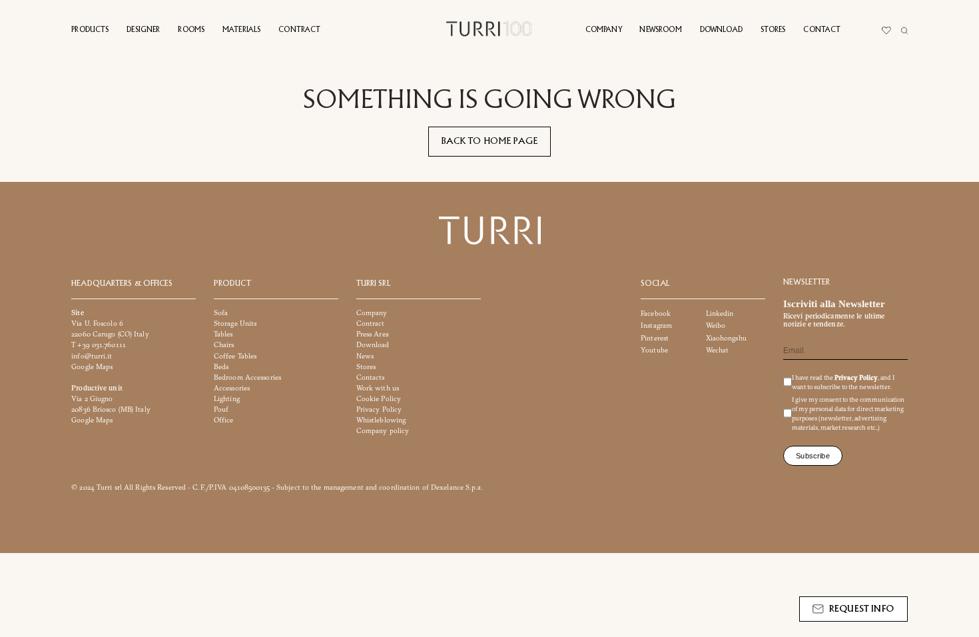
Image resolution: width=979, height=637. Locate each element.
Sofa (221, 313)
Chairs (224, 345)
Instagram (656, 326)
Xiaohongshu (726, 338)
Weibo (716, 326)
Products (90, 30)
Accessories (232, 388)
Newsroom (660, 30)
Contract (299, 30)
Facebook (656, 313)
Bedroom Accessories (247, 377)
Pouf (221, 409)
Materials (241, 30)
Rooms (191, 30)
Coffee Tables (235, 356)
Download (721, 30)
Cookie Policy (378, 398)
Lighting (227, 398)
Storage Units (235, 324)
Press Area (372, 334)
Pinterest (655, 338)
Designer (143, 30)
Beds (221, 366)
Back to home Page (490, 141)
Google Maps (92, 366)
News (365, 356)
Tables (223, 334)
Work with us (377, 388)
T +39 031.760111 (98, 345)
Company (603, 30)
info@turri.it (91, 356)
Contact (821, 30)
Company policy (383, 430)
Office (224, 420)
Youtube (654, 350)
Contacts (370, 377)
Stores (773, 30)
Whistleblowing (381, 420)
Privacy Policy (379, 409)
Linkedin (720, 313)
